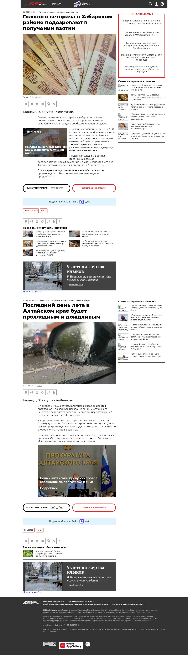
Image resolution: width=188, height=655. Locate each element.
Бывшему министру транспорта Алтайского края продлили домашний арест (50, 234)
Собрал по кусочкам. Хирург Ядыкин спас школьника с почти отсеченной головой (148, 136)
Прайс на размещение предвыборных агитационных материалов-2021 (76, 604)
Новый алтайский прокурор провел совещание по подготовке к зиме (68, 480)
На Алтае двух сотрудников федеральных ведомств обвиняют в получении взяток (97, 243)
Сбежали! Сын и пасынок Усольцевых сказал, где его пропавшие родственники (148, 116)
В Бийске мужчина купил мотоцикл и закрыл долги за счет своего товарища (141, 57)
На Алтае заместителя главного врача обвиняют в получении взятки (96, 234)
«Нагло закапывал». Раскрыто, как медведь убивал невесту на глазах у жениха (147, 327)
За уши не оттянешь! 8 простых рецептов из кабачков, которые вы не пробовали (148, 97)
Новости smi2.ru (32, 291)
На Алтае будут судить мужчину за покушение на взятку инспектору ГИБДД (50, 252)
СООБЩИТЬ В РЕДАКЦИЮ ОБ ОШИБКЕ (129, 604)
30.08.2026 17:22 (30, 300)
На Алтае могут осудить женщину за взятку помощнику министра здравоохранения (51, 243)
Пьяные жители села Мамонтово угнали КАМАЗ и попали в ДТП (142, 33)
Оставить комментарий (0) (94, 188)
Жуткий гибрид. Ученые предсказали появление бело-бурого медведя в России (148, 106)
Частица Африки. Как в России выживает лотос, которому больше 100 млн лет (147, 346)
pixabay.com (36, 97)
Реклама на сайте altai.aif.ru (81, 602)
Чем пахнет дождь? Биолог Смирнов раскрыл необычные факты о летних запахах (49, 553)
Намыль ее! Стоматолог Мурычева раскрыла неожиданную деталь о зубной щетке (146, 87)
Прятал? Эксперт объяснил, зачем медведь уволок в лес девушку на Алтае (146, 307)
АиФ (39, 386)
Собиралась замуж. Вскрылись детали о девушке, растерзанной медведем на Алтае (146, 336)
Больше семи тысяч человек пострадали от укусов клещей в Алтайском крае (141, 45)
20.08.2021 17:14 (29, 12)
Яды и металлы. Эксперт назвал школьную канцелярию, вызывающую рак (145, 126)
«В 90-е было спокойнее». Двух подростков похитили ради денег (146, 355)
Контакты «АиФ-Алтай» (53, 602)
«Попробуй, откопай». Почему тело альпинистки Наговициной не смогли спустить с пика (147, 317)
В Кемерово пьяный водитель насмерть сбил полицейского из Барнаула (141, 69)
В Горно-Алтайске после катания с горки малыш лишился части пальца (142, 22)
